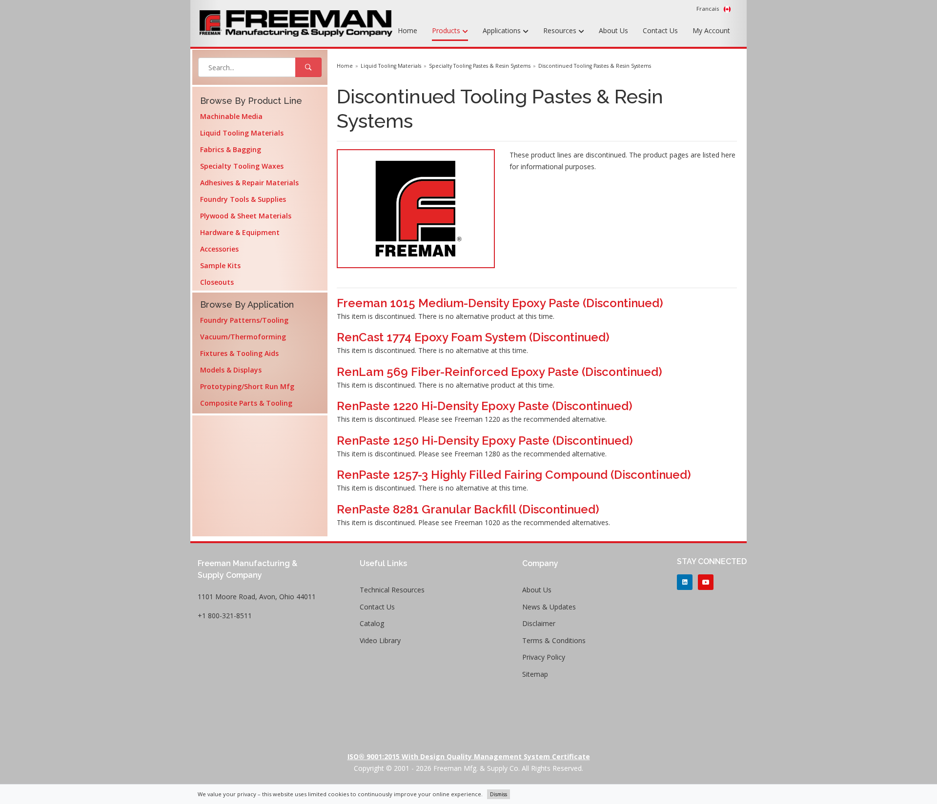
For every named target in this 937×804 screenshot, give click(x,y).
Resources (560, 30)
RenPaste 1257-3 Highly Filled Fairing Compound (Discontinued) (514, 475)
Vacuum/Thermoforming (243, 336)
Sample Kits (220, 265)
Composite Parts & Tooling (246, 403)
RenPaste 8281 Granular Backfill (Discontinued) (468, 509)
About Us (613, 30)
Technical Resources (392, 589)
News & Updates (549, 606)
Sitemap (535, 674)
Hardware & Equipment (240, 232)
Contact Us (660, 30)
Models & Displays (231, 369)
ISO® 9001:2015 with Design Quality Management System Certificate (468, 756)
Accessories (219, 249)
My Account (711, 30)
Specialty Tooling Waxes (242, 166)
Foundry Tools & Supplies (243, 199)
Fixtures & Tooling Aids (239, 353)
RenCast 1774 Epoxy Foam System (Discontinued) (473, 337)
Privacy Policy (543, 657)
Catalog (372, 623)
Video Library (380, 640)
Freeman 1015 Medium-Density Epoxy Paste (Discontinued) (500, 303)
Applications (503, 30)
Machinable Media (231, 116)
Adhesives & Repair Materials (249, 182)
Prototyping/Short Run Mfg (247, 386)
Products (447, 30)
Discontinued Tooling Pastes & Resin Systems (594, 65)
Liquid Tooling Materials (242, 132)
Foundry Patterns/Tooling (244, 320)
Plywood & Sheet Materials (245, 215)
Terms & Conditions (554, 640)
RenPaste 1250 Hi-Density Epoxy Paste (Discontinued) (485, 440)
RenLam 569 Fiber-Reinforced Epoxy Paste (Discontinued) (499, 372)
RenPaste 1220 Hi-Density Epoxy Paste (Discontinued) (484, 406)
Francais (708, 8)
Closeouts (217, 282)
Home (407, 30)
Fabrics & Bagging (230, 149)
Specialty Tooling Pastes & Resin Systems (479, 65)
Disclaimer (538, 623)
